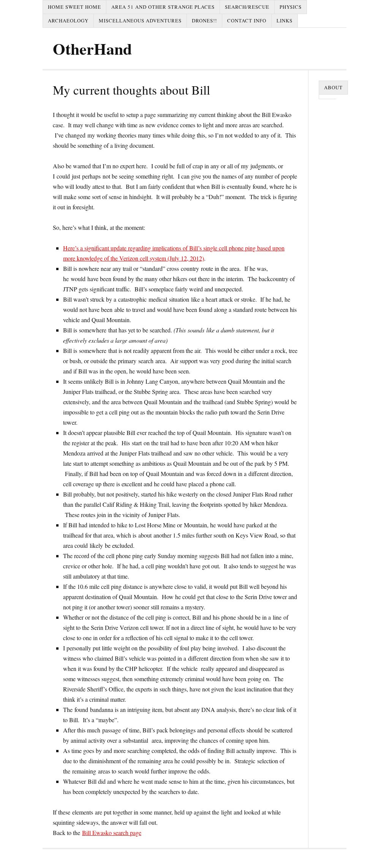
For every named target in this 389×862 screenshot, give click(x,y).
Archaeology (68, 20)
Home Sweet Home (74, 6)
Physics (291, 6)
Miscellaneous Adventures (140, 20)
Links (285, 20)
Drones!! (204, 20)
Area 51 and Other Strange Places (163, 6)
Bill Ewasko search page (111, 833)
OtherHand (92, 48)
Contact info (246, 20)
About (333, 87)
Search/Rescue (247, 6)
